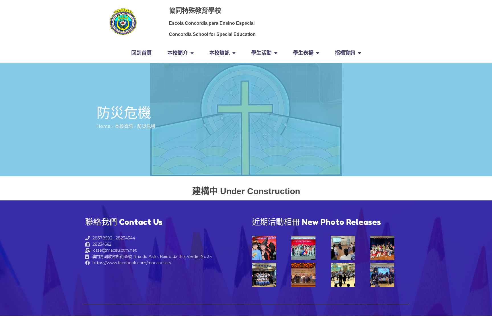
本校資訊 (124, 126)
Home (103, 126)
